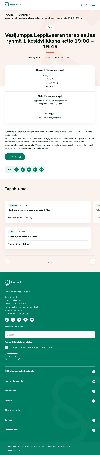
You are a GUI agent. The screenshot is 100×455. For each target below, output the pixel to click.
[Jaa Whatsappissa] (35, 169)
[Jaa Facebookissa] (23, 169)
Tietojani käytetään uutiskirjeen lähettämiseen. (32, 347)
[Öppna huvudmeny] (93, 4)
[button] (92, 261)
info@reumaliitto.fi (13, 310)
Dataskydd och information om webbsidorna (54, 446)
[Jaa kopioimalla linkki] (41, 169)
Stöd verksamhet (13, 410)
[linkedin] (25, 320)
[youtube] (32, 320)
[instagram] (7, 320)
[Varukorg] (82, 5)
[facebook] (19, 320)
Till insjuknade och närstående (19, 371)
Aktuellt (9, 400)
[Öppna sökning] (87, 5)
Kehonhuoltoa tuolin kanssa (23, 236)
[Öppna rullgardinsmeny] (93, 371)
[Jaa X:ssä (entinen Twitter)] (16, 169)
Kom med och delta (14, 381)
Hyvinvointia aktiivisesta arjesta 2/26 (29, 210)
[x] (13, 320)
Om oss (8, 420)
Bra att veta (11, 390)
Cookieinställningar (13, 450)
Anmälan (13, 156)
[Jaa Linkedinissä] (29, 169)
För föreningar (11, 429)
